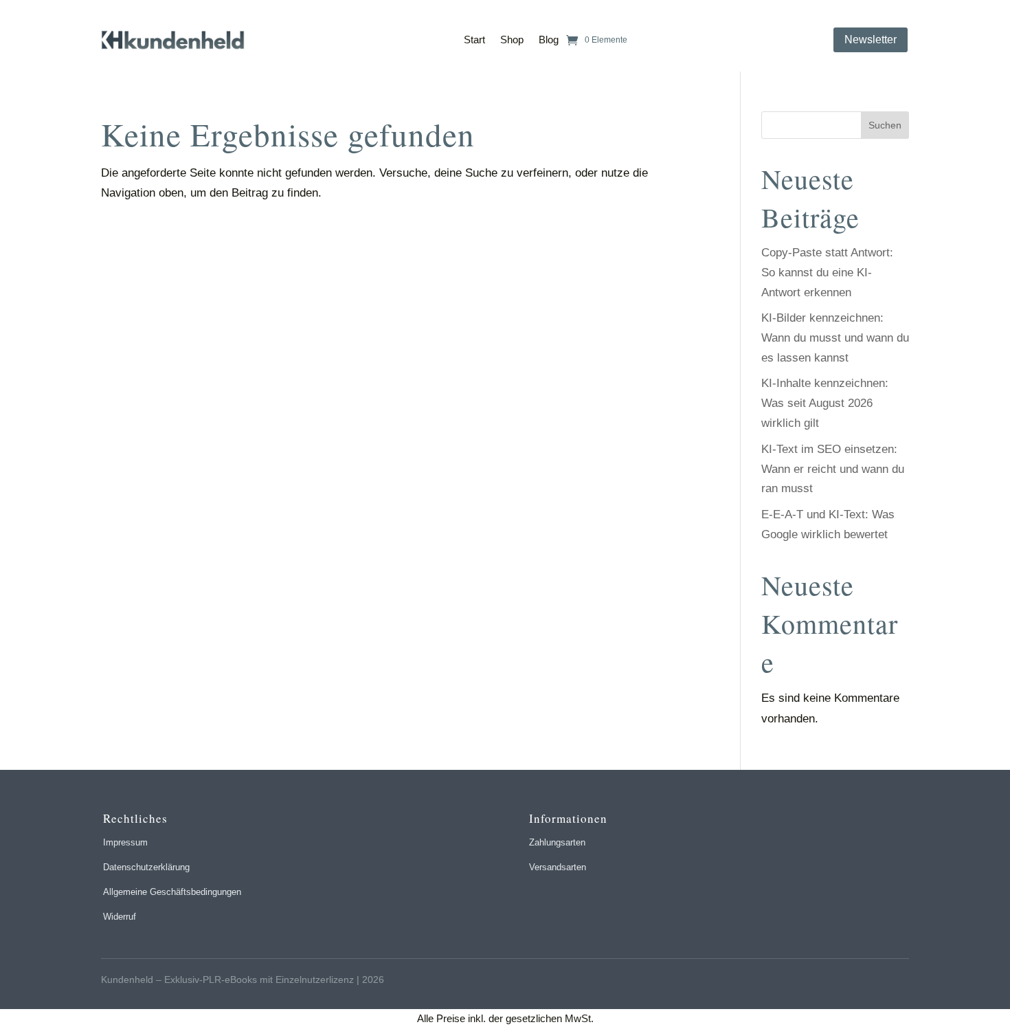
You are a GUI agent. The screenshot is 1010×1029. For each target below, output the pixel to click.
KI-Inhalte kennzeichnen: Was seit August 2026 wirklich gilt (824, 403)
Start (474, 39)
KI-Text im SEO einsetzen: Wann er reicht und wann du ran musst (832, 469)
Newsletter (870, 39)
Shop (512, 39)
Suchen (884, 125)
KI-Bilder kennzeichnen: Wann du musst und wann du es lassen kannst (835, 337)
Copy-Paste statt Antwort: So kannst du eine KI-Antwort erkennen (827, 272)
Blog (549, 39)
